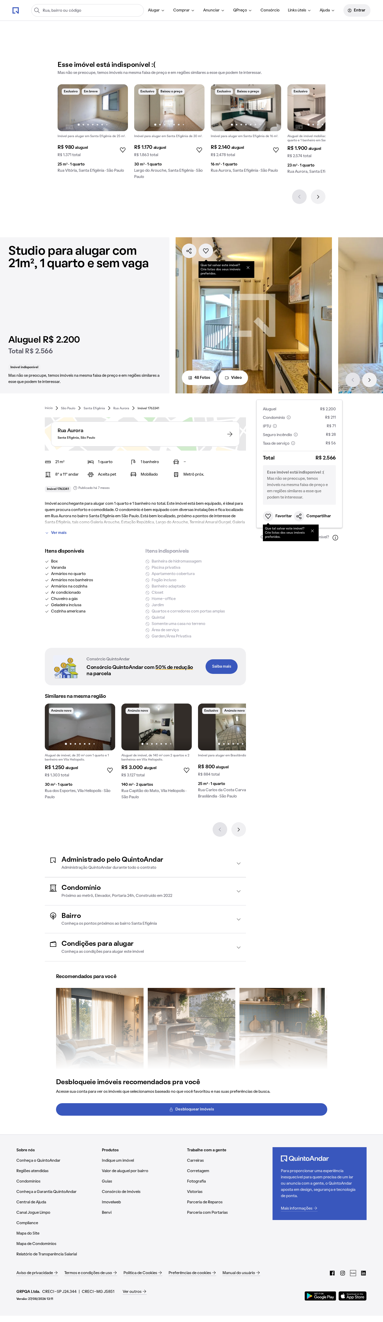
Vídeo (236, 378)
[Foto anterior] (67, 108)
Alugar (154, 10)
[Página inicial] (16, 10)
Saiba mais (221, 666)
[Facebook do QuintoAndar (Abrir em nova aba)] (332, 1273)
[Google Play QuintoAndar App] (320, 1296)
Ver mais (59, 533)
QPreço (240, 10)
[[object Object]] (248, 267)
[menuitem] (156, 10)
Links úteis (297, 10)
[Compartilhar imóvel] (189, 251)
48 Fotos (202, 378)
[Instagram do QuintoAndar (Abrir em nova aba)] (342, 1273)
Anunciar (211, 10)
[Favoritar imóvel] (206, 251)
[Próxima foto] (118, 108)
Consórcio (270, 10)
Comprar (181, 10)
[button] (145, 863)
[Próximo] (318, 196)
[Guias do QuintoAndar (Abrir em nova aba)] (353, 1273)
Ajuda (325, 10)
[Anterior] (299, 196)
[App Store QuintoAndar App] (352, 1296)
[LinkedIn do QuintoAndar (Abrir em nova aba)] (363, 1273)
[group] (93, 130)
